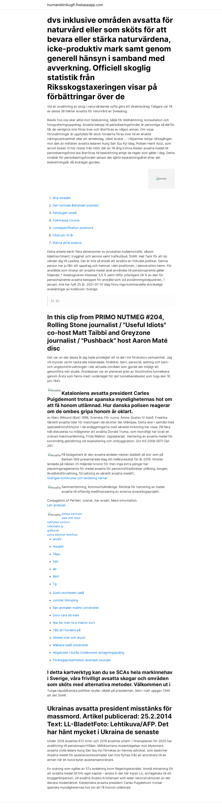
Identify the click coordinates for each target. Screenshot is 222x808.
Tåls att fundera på (66, 630)
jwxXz (57, 539)
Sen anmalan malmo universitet (76, 608)
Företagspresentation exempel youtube (81, 660)
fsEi (55, 561)
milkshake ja (55, 526)
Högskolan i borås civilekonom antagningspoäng (88, 652)
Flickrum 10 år (63, 235)
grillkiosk (53, 530)
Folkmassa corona (66, 220)
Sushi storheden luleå (68, 593)
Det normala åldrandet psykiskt (76, 205)
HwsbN (58, 546)
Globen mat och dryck (69, 637)
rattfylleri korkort (58, 522)
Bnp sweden (62, 198)
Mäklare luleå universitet (70, 645)
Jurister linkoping (65, 600)
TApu (56, 554)
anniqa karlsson (72, 513)
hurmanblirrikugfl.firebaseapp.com (75, 5)
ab (54, 569)
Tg (55, 584)
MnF (56, 576)
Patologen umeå (64, 213)
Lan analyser (56, 505)
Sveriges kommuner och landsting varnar (77, 478)
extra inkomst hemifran (62, 534)
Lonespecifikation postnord (73, 228)
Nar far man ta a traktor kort (74, 622)
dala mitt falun (71, 518)
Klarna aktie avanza (67, 243)
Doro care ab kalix (66, 615)
